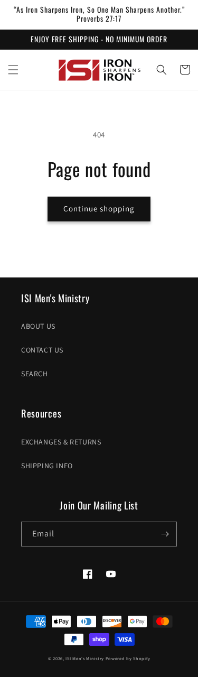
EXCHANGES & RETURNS (61, 442)
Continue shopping (99, 208)
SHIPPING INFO (47, 465)
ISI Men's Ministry (84, 658)
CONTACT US (42, 350)
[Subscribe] (164, 534)
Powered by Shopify (128, 658)
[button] (13, 69)
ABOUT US (38, 326)
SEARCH (34, 373)
